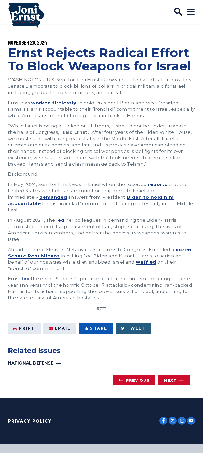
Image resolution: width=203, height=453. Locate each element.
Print (27, 328)
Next (170, 380)
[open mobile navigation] (191, 11)
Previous (138, 380)
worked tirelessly (53, 102)
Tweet (136, 328)
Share (98, 328)
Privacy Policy (30, 421)
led (60, 220)
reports (157, 184)
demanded (53, 197)
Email (63, 328)
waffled (146, 262)
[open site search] (178, 12)
